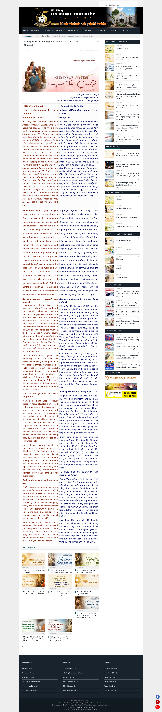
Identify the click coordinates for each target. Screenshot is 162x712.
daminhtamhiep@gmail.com (65, 705)
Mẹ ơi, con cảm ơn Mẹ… (124, 208)
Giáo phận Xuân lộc (69, 668)
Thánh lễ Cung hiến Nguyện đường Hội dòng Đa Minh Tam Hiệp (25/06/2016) (128, 323)
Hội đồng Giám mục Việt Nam (72, 673)
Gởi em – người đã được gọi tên (126, 250)
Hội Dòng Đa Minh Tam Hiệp (85, 707)
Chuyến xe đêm (121, 277)
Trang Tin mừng (109, 686)
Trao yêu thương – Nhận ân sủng (127, 217)
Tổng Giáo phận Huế (69, 686)
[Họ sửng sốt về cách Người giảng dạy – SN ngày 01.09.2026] (60, 560)
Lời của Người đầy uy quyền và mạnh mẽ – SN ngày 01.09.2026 (34, 593)
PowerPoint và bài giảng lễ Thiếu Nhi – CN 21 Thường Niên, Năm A (127, 175)
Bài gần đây (124, 41)
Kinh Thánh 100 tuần (111, 673)
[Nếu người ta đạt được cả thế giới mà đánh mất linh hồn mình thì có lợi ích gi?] (60, 582)
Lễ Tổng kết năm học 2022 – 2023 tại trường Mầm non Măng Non (127, 347)
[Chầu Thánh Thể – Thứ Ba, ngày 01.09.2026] (33, 560)
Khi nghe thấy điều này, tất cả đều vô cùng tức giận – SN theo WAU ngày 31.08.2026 (33, 639)
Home (25, 30)
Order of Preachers (28, 677)
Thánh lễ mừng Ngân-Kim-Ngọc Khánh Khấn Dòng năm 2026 (127, 304)
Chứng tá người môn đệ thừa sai (127, 226)
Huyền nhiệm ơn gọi (124, 234)
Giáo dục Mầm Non (113, 331)
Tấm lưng (119, 259)
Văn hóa (114, 30)
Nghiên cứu (101, 30)
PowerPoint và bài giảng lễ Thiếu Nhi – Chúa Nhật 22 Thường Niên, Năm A (127, 155)
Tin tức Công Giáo (69, 677)
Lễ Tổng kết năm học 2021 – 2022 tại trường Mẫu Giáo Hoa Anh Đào (128, 366)
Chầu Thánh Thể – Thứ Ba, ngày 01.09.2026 (127, 58)
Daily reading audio (110, 668)
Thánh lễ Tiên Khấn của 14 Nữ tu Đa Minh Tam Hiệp (128, 313)
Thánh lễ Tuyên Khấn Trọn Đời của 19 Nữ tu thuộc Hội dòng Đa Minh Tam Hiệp (127, 294)
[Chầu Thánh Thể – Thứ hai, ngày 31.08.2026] (87, 582)
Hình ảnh (117, 285)
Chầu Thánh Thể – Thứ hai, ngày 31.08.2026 (86, 593)
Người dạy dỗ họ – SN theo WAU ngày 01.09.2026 (86, 571)
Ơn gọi (59, 30)
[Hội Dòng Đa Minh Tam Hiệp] (81, 17)
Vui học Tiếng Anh (110, 690)
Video (108, 285)
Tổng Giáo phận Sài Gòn (71, 690)
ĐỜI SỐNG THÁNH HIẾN (114, 192)
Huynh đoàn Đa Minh (28, 673)
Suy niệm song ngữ (92, 51)
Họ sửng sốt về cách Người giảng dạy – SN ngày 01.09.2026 (61, 571)
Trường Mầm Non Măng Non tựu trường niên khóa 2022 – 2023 (127, 357)
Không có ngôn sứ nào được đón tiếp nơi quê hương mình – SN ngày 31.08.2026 (60, 639)
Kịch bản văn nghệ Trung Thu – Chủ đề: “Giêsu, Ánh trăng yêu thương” (126, 185)
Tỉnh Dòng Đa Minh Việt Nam (31, 681)
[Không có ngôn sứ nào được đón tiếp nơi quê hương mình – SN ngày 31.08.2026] (60, 627)
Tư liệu (126, 30)
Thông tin (71, 30)
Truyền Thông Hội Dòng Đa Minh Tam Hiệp (84, 709)
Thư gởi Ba (119, 268)
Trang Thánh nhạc (110, 681)
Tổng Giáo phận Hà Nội (70, 681)
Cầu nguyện (86, 30)
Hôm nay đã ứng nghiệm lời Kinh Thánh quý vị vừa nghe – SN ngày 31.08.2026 (87, 615)
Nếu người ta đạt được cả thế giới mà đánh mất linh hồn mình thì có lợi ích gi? (59, 594)
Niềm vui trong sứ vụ (123, 48)
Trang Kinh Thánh (110, 677)
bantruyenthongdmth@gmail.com (99, 705)
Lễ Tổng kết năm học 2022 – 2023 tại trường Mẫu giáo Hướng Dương (127, 338)
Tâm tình (109, 234)
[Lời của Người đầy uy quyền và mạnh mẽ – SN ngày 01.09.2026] (33, 582)
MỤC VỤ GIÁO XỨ (112, 146)
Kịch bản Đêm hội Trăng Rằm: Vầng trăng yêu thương (128, 165)
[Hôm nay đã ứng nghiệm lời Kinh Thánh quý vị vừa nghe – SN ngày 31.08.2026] (87, 603)
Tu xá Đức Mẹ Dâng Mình (30, 686)
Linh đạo (47, 30)
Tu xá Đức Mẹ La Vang (29, 690)
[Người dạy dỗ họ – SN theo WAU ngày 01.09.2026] (87, 560)
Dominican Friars (27, 668)
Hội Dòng (35, 30)
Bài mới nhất (111, 41)
